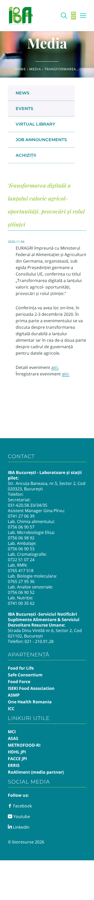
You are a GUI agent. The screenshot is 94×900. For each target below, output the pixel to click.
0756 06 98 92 (21, 538)
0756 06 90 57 (21, 527)
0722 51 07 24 (21, 559)
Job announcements (41, 139)
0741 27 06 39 (21, 516)
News (22, 93)
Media (35, 69)
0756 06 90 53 (21, 549)
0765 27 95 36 (21, 581)
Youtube (21, 816)
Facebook (22, 806)
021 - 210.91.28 (39, 641)
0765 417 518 (20, 570)
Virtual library (35, 124)
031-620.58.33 (21, 505)
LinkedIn (21, 827)
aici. (55, 367)
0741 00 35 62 (21, 603)
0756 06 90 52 (21, 592)
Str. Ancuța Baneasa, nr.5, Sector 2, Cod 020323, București (46, 486)
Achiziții (26, 155)
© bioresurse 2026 (26, 842)
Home (20, 69)
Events (24, 108)
